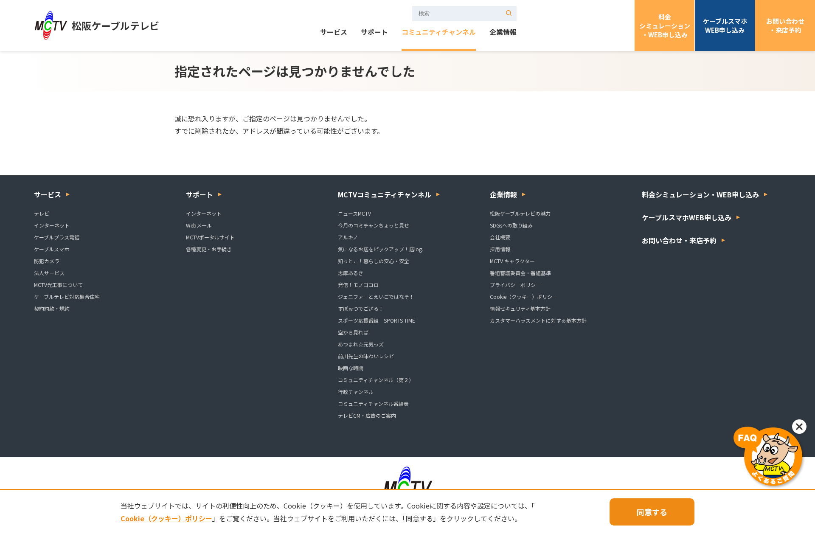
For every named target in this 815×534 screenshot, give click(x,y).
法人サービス (49, 272)
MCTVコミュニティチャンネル (384, 194)
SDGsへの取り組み (511, 225)
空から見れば (353, 332)
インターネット (52, 225)
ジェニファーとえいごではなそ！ (376, 296)
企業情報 (503, 32)
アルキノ (348, 237)
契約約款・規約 (52, 308)
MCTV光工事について (58, 284)
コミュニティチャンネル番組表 (373, 403)
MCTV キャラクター (512, 260)
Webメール (199, 225)
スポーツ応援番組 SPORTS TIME (376, 320)
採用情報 (500, 249)
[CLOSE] (799, 426)
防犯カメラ (46, 260)
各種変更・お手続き (209, 249)
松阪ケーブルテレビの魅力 (520, 213)
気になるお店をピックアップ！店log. (380, 249)
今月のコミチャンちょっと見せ (373, 225)
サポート (374, 32)
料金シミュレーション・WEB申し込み (664, 25)
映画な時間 (350, 367)
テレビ (41, 213)
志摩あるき (350, 272)
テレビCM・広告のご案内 (367, 415)
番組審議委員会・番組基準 (520, 272)
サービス (333, 32)
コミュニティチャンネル (439, 32)
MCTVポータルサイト (210, 237)
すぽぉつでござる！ (361, 308)
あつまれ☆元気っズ (361, 344)
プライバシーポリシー (515, 284)
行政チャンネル (356, 391)
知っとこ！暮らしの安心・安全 (373, 260)
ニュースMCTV (354, 213)
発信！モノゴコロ (358, 284)
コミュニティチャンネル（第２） (376, 379)
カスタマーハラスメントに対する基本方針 (538, 320)
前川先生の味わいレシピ (366, 356)
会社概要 (500, 237)
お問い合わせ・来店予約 (785, 25)
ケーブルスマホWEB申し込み (725, 25)
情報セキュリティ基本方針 (520, 308)
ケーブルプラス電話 (56, 237)
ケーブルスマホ (51, 249)
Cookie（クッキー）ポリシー (523, 296)
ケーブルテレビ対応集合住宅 (67, 296)
